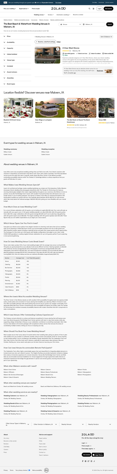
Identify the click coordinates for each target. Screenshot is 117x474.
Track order (42, 444)
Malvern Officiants (9, 372)
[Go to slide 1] (44, 62)
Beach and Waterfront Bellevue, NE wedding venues (56, 386)
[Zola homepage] (58, 9)
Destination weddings (63, 14)
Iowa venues (34, 20)
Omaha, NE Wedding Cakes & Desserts (52, 414)
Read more (100, 70)
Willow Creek (7, 152)
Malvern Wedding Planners (48, 377)
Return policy (43, 449)
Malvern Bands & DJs (47, 374)
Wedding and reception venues (21, 20)
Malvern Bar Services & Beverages (13, 374)
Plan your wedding (9, 8)
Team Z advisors (43, 455)
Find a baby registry (87, 448)
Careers (6, 449)
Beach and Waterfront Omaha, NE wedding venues (18, 386)
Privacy (6, 470)
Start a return (43, 446)
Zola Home (101, 2)
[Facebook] (83, 461)
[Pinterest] (85, 461)
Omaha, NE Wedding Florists (86, 406)
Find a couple (36, 8)
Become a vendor (78, 14)
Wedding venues (39, 14)
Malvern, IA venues (43, 20)
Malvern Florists (82, 369)
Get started (86, 454)
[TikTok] (94, 461)
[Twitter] (88, 461)
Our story (6, 438)
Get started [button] (108, 8)
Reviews (6, 444)
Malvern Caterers (46, 369)
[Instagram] (91, 461)
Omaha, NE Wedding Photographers (51, 406)
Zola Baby (94, 2)
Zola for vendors (109, 2)
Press (5, 452)
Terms (11, 470)
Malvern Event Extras (10, 369)
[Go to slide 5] (50, 62)
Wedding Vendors (8, 20)
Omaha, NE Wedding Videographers (51, 398)
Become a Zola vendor (10, 441)
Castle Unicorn (8, 154)
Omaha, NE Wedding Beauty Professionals (90, 398)
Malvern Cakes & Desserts (11, 377)
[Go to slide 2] (46, 62)
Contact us (42, 452)
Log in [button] (99, 8)
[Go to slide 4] (49, 62)
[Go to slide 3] (47, 62)
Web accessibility (37, 470)
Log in (83, 443)
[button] (80, 24)
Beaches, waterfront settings (57, 20)
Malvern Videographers (84, 372)
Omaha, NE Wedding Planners (12, 414)
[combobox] (93, 24)
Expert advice (23, 8)
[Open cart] (93, 9)
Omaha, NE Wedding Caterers (12, 398)
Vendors (50, 14)
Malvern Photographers (84, 374)
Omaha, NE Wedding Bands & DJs (13, 406)
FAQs (40, 441)
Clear (59, 42)
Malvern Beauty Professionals (49, 372)
